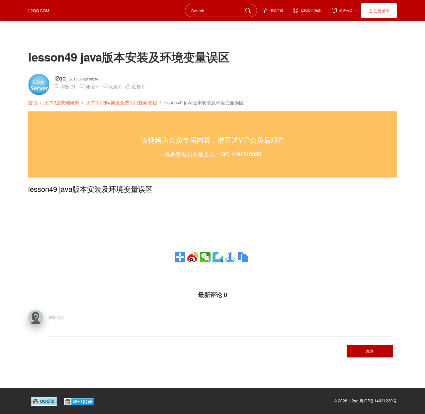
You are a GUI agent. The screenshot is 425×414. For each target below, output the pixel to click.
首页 (33, 102)
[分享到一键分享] (230, 257)
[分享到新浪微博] (192, 257)
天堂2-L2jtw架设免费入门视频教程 (121, 102)
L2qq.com (38, 10)
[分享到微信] (205, 257)
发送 (370, 351)
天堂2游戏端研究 (61, 102)
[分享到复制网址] (243, 257)
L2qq (354, 400)
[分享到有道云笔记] (217, 257)
